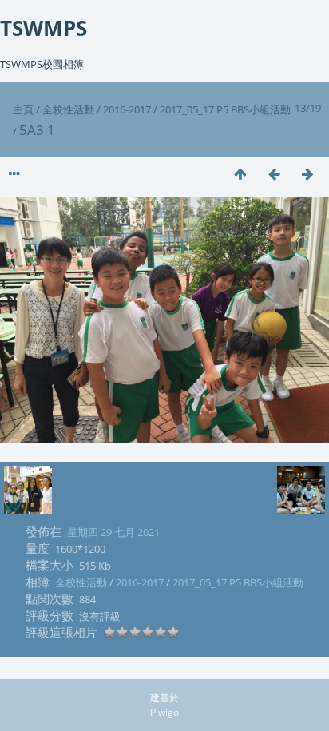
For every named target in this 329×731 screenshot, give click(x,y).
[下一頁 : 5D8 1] (307, 174)
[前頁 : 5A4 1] (274, 174)
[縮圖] (240, 174)
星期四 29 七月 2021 (113, 532)
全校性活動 (68, 109)
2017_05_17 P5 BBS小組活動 (225, 109)
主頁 (23, 109)
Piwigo (164, 712)
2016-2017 (127, 109)
